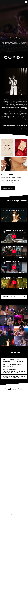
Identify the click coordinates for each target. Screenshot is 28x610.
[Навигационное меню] (26, 2)
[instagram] (10, 496)
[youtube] (5, 496)
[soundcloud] (18, 496)
